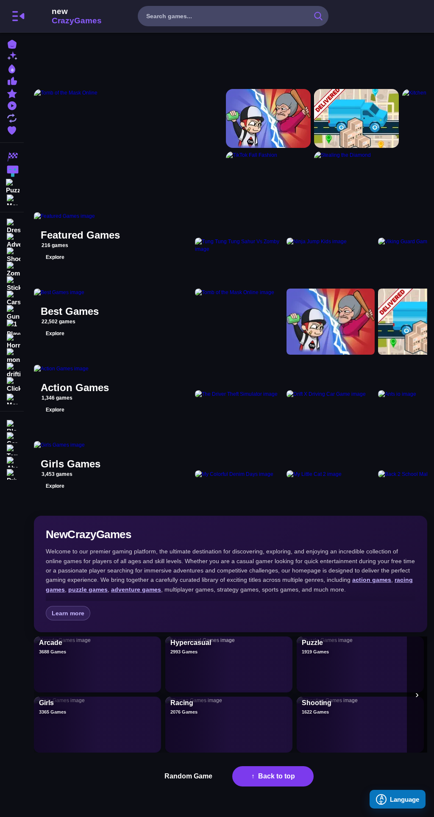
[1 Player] (12, 327)
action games (371, 579)
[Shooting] (12, 255)
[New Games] (12, 56)
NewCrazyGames (65, 16)
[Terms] (12, 449)
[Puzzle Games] (12, 185)
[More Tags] (12, 398)
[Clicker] (12, 385)
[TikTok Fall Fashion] (268, 176)
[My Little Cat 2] (331, 474)
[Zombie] (12, 269)
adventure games (136, 589)
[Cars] (12, 298)
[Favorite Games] (12, 129)
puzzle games (88, 589)
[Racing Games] (12, 157)
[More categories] (417, 694)
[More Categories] (12, 199)
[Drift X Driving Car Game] (331, 398)
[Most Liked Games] (12, 80)
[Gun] (12, 313)
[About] (12, 461)
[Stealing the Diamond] (356, 176)
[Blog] (12, 424)
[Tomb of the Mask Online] (128, 145)
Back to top (276, 776)
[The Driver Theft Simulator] (239, 398)
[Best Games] (12, 68)
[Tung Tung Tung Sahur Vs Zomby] (239, 245)
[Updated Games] (12, 117)
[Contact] (12, 437)
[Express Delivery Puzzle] (356, 118)
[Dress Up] (12, 226)
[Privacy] (12, 473)
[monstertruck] (12, 356)
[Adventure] (12, 240)
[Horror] (12, 341)
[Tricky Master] (268, 118)
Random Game (188, 776)
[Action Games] (12, 171)
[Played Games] (12, 105)
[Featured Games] (12, 92)
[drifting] (12, 370)
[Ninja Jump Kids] (331, 245)
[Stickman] (12, 284)
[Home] (12, 43)
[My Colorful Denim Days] (239, 474)
